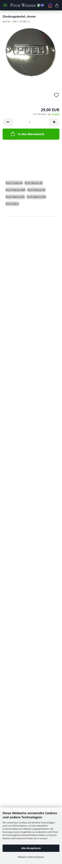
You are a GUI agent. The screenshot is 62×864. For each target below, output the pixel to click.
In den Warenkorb (31, 134)
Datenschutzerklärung (14, 841)
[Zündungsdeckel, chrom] (31, 51)
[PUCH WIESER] (31, 5)
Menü (5, 5)
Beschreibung (18, 170)
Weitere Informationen (31, 857)
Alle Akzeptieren (31, 848)
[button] (8, 122)
